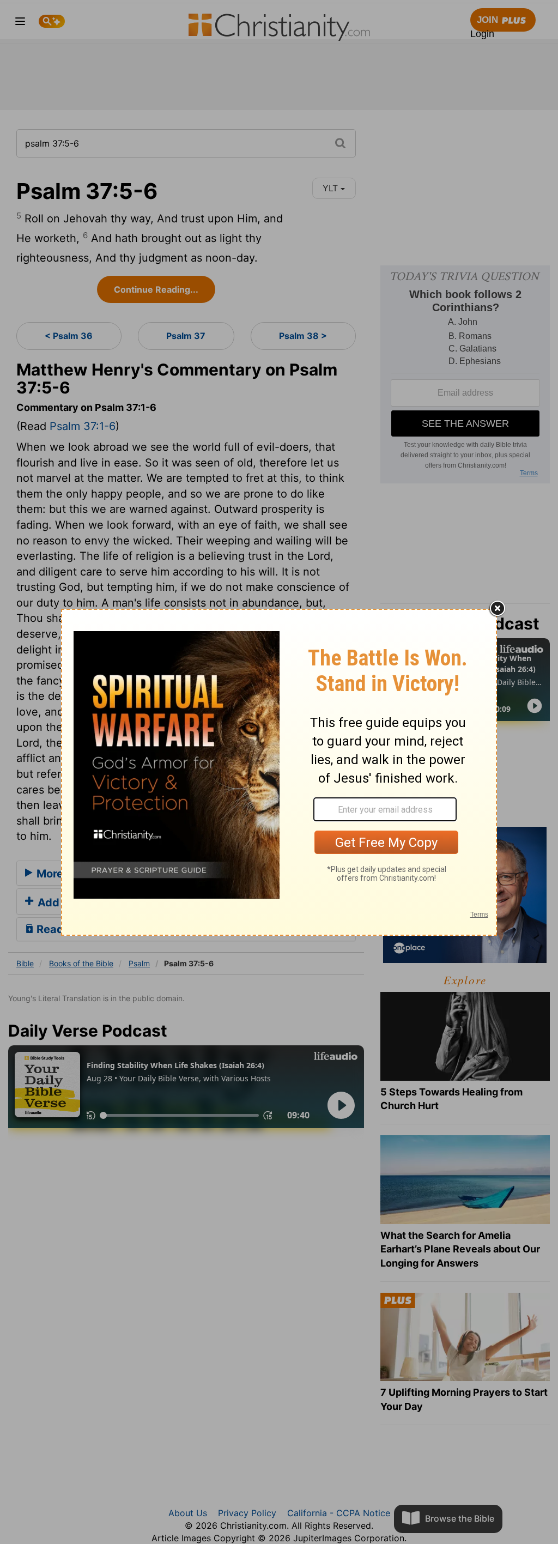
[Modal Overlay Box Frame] (279, 772)
